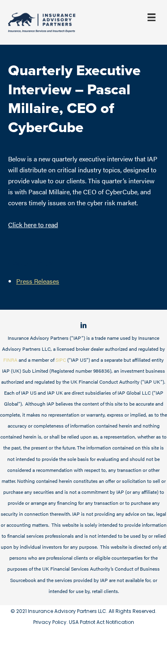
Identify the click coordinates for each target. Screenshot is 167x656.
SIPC (61, 359)
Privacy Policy (49, 622)
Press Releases (37, 281)
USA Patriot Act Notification (101, 622)
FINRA (10, 359)
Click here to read (33, 224)
